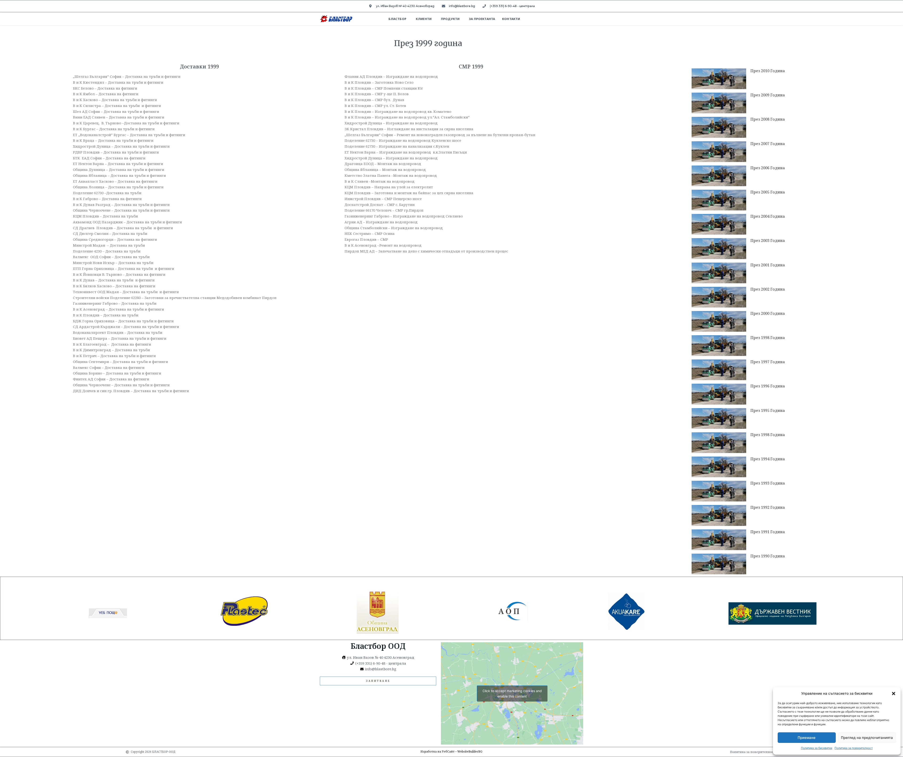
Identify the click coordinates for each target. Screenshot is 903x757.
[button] (893, 693)
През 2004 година (767, 216)
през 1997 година (767, 361)
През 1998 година (767, 337)
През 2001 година (767, 265)
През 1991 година (767, 531)
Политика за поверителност (854, 748)
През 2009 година (767, 95)
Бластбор (397, 19)
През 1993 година (767, 483)
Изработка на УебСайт (437, 751)
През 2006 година (767, 167)
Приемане (807, 737)
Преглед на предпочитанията (867, 737)
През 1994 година (767, 458)
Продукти (450, 19)
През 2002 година (767, 289)
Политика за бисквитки (816, 748)
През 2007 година (767, 143)
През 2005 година (767, 192)
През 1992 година (767, 507)
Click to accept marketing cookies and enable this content (512, 693)
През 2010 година (767, 70)
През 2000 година (767, 313)
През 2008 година (767, 119)
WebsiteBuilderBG (469, 751)
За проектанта (482, 19)
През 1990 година (767, 556)
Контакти (511, 19)
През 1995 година (767, 410)
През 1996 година (767, 386)
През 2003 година (767, 240)
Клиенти (424, 19)
